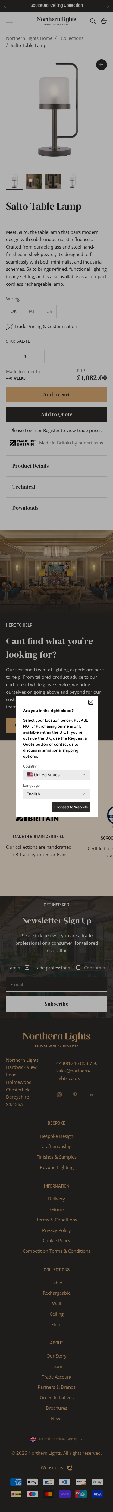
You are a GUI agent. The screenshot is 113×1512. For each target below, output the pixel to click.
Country (30, 766)
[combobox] (43, 775)
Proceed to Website (71, 807)
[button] (91, 702)
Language (31, 785)
